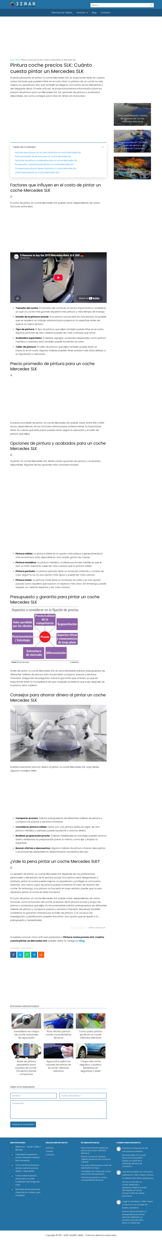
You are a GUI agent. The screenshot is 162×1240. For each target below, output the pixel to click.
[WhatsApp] (27, 955)
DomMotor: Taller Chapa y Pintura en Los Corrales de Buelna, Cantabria (137, 1204)
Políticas (49, 1148)
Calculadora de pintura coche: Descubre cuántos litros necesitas (27, 1157)
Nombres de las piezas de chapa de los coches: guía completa (27, 1192)
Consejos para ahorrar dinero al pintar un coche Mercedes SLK (45, 168)
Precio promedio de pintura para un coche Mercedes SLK (43, 156)
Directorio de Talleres (62, 12)
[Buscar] (151, 5)
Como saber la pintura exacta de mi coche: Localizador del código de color (27, 1180)
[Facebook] (13, 955)
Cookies (49, 1151)
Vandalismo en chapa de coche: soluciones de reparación (96, 1172)
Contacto (105, 12)
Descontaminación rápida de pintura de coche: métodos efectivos (94, 1150)
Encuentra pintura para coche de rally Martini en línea (96, 1166)
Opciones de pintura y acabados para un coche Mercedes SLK (46, 160)
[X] (20, 955)
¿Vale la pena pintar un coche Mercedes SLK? (37, 172)
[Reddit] (41, 955)
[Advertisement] (81, 38)
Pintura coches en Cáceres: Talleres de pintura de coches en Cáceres (96, 1159)
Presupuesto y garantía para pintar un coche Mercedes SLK (44, 164)
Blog (94, 12)
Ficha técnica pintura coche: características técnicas (94, 1178)
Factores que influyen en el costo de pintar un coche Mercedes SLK (48, 152)
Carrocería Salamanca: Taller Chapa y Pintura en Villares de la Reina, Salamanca (137, 1174)
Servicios (81, 12)
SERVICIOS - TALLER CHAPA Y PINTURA (28, 1148)
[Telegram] (34, 955)
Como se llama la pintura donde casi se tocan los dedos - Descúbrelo (27, 1168)
